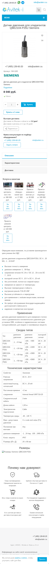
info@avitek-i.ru (40, 2)
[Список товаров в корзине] (38, 9)
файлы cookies (21, 558)
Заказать (7, 206)
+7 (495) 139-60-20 (9, 3)
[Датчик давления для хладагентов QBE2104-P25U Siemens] (24, 46)
